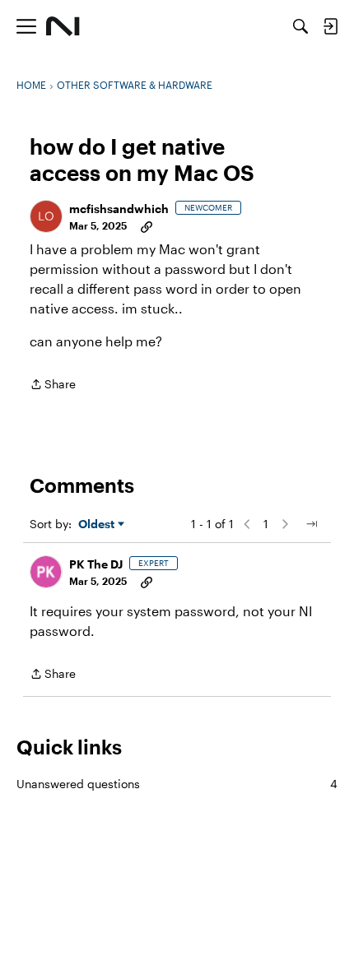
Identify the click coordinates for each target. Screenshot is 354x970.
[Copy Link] (146, 225)
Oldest (98, 524)
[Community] (63, 26)
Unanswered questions (177, 784)
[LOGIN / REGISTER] (330, 26)
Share (53, 385)
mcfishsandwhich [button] (119, 209)
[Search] (300, 26)
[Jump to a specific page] (311, 524)
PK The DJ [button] (96, 564)
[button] (46, 216)
